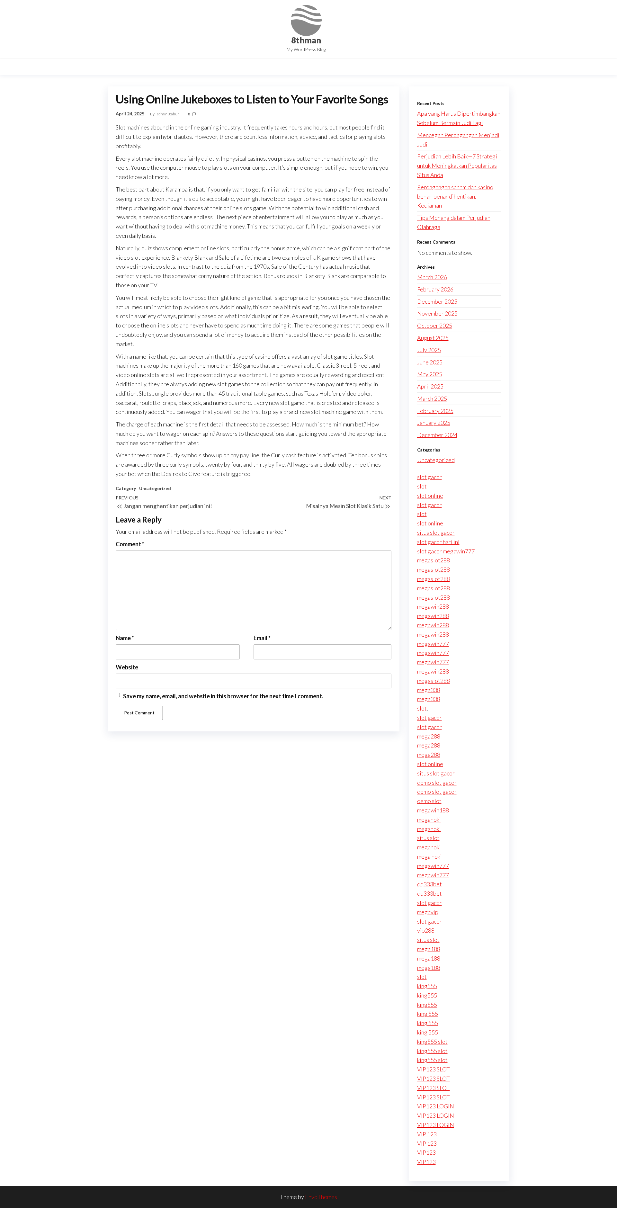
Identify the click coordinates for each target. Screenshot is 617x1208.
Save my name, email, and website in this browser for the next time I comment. (223, 696)
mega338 (428, 689)
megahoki (429, 819)
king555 (427, 985)
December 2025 (437, 301)
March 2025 (432, 398)
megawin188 (433, 810)
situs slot (428, 837)
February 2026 (435, 289)
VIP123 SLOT (433, 1069)
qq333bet (429, 884)
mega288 (428, 736)
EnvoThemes (321, 1196)
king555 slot (432, 1041)
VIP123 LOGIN (435, 1106)
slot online (430, 495)
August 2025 (433, 337)
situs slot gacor (436, 532)
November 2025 (437, 313)
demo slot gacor (437, 782)
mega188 (428, 949)
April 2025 (430, 386)
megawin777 (433, 643)
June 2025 (430, 362)
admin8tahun (168, 114)
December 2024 (437, 434)
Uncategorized (155, 488)
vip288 (425, 930)
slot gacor (429, 476)
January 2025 (433, 422)
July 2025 (429, 349)
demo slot (429, 800)
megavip (427, 912)
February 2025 (435, 410)
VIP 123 (427, 1134)
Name (125, 637)
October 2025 (434, 325)
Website (127, 667)
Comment (130, 544)
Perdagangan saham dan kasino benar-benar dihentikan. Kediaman (455, 196)
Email (262, 637)
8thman (306, 40)
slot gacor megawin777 (446, 551)
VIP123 (426, 1152)
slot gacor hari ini (438, 541)
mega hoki (429, 856)
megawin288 (433, 606)
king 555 (427, 1013)
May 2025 (429, 374)
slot (422, 486)
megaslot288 (433, 560)
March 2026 (432, 277)
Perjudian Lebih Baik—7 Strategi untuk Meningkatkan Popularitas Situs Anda (457, 165)
